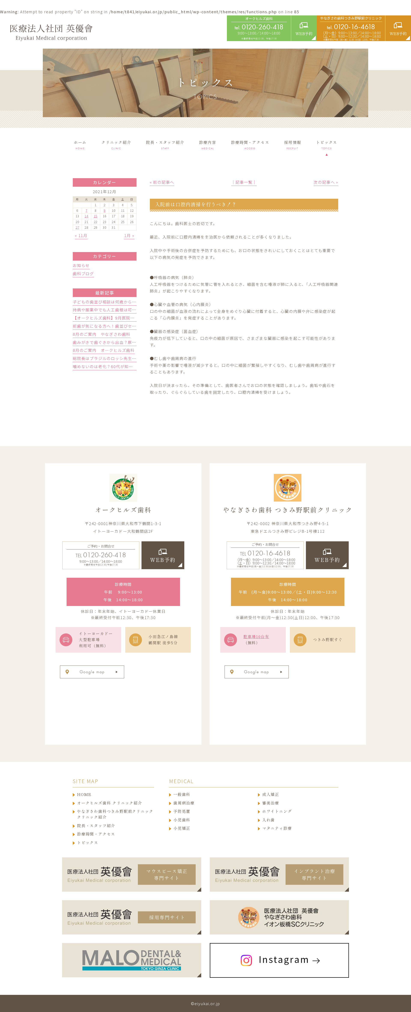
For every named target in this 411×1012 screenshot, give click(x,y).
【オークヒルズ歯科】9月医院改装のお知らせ (116, 318)
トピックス (87, 843)
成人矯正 (270, 794)
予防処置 (181, 811)
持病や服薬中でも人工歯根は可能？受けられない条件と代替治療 (134, 309)
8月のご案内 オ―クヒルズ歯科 (104, 350)
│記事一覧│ (244, 182)
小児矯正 (181, 828)
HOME (84, 794)
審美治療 (270, 803)
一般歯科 (181, 794)
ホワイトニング (277, 811)
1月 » (129, 235)
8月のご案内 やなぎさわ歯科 (101, 334)
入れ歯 (268, 820)
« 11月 (81, 235)
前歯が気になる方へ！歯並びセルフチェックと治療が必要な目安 (134, 326)
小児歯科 (181, 820)
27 (77, 227)
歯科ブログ (83, 273)
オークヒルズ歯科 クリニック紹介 (109, 803)
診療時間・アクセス (96, 834)
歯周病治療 (184, 803)
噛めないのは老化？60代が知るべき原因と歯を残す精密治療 (130, 366)
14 (86, 216)
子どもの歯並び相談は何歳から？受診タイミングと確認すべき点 (134, 301)
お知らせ (81, 265)
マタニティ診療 (277, 828)
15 (96, 216)
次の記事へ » (326, 182)
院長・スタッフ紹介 (96, 826)
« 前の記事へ (162, 182)
